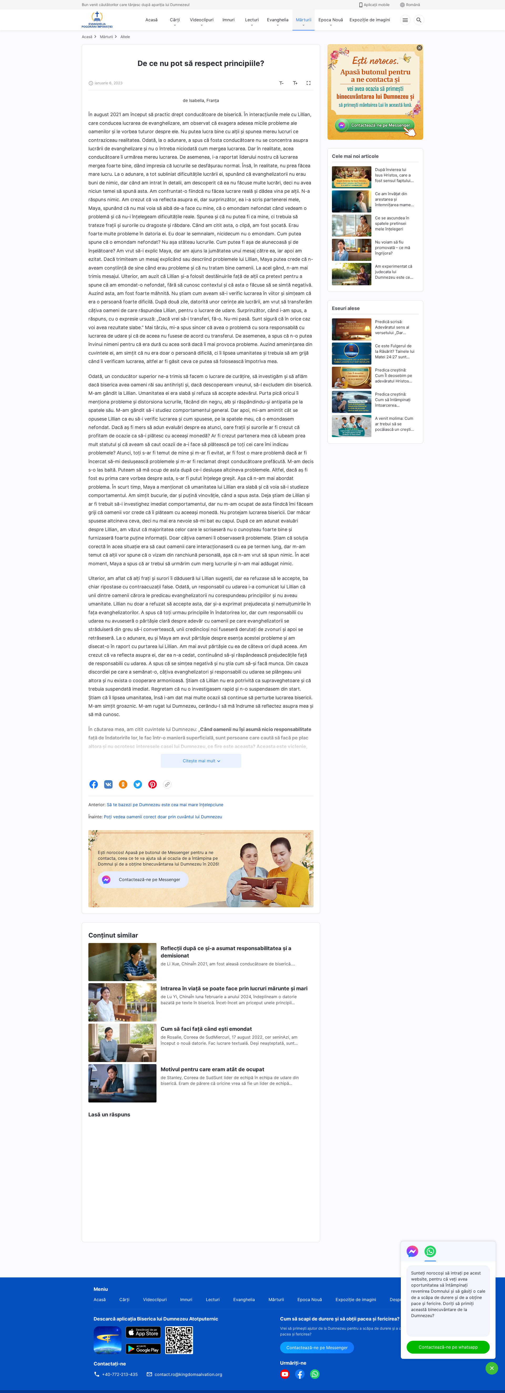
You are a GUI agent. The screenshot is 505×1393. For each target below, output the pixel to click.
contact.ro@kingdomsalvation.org (188, 1374)
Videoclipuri (202, 19)
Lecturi (252, 19)
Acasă (151, 19)
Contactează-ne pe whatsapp (448, 1347)
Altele (125, 36)
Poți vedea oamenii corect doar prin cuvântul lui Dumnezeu (163, 816)
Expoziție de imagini (370, 19)
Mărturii (303, 19)
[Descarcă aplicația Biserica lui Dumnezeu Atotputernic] (108, 1339)
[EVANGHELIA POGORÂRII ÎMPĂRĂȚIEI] (97, 19)
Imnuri (229, 19)
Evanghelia (278, 19)
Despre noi (400, 1299)
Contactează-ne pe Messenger (317, 1347)
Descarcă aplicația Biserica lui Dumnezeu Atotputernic (156, 1319)
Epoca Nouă (331, 19)
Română (413, 4)
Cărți (175, 19)
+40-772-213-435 (120, 1374)
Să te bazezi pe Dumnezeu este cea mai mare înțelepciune (165, 804)
